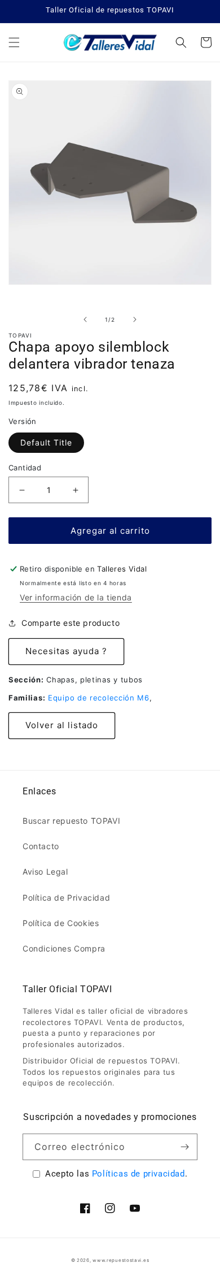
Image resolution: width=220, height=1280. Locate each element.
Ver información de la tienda (76, 597)
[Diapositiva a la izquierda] (85, 319)
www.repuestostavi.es (121, 1260)
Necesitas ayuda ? (66, 651)
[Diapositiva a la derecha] (134, 319)
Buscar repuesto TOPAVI (71, 820)
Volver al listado (61, 725)
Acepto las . (116, 1174)
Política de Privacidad (66, 897)
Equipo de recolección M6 (98, 697)
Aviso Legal (45, 871)
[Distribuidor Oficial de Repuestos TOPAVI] (110, 42)
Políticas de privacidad (138, 1174)
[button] (14, 42)
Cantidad (24, 467)
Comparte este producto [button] (70, 623)
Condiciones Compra (64, 948)
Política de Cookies (61, 923)
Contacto (41, 846)
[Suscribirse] (184, 1147)
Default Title (46, 442)
